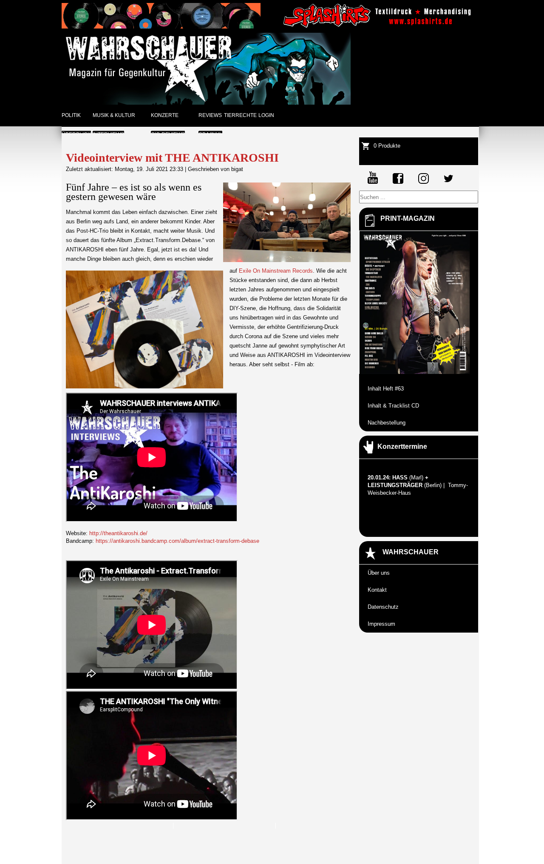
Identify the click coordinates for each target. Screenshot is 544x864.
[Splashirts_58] (378, 26)
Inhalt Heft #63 (386, 388)
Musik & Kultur (114, 115)
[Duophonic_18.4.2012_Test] (161, 26)
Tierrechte (240, 115)
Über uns (379, 573)
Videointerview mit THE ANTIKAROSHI (172, 157)
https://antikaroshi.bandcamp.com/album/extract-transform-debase (177, 541)
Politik (71, 115)
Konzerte (164, 115)
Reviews (210, 115)
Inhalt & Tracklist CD (393, 405)
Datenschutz (383, 607)
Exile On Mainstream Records (276, 271)
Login (266, 115)
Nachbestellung (386, 422)
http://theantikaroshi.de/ (118, 533)
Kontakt (377, 590)
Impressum (381, 624)
